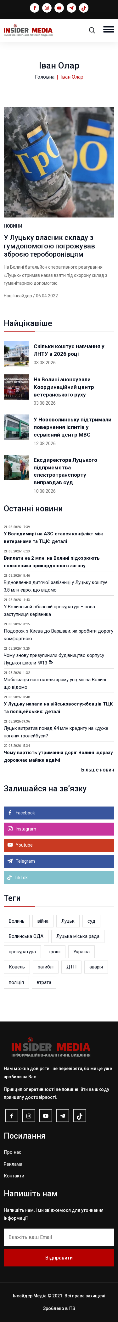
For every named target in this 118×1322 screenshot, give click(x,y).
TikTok (21, 877)
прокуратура (22, 952)
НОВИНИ (13, 226)
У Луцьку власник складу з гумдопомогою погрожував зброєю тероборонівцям (49, 246)
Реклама (13, 1164)
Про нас (12, 1152)
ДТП (71, 967)
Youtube (24, 845)
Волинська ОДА (26, 936)
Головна (44, 77)
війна (42, 921)
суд (91, 921)
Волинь (17, 921)
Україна (81, 952)
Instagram (25, 828)
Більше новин (97, 770)
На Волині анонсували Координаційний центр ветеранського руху (64, 387)
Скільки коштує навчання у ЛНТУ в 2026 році (69, 350)
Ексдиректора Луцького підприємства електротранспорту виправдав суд (65, 471)
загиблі (45, 967)
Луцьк (68, 921)
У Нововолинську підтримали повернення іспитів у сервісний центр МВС (72, 427)
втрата (44, 982)
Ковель (17, 967)
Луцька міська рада (77, 936)
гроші (54, 952)
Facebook (25, 812)
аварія (96, 967)
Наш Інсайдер (18, 295)
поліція (16, 982)
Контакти (14, 1176)
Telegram (25, 861)
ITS (72, 1308)
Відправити (59, 1258)
